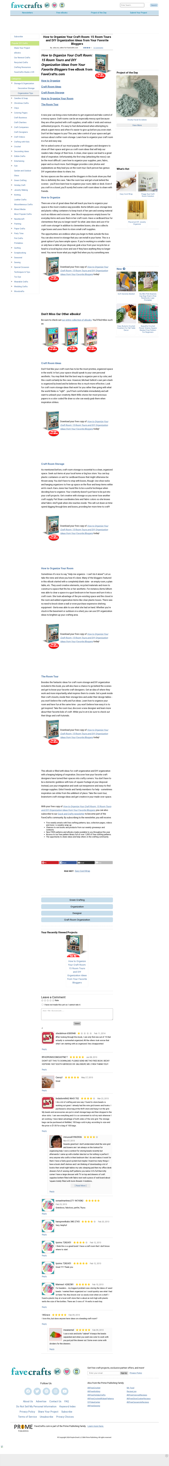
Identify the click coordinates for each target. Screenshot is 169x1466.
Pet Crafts (18, 238)
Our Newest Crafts (22, 57)
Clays (16, 108)
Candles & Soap (21, 98)
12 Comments (98, 48)
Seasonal (18, 257)
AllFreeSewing (93, 1406)
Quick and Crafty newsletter (71, 814)
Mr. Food (130, 1388)
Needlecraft (19, 219)
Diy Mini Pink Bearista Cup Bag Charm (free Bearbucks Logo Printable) (147, 297)
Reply (44, 1049)
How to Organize (50, 80)
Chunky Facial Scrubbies (137, 120)
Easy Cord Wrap (82, 871)
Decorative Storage (26, 88)
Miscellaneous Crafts (23, 204)
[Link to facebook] (28, 1391)
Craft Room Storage (52, 92)
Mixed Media (19, 209)
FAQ (66, 1401)
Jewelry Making (21, 190)
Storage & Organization (24, 83)
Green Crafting (20, 180)
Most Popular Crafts (23, 214)
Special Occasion (21, 267)
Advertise (41, 1401)
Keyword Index (67, 1406)
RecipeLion (131, 1391)
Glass (16, 175)
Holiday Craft (19, 185)
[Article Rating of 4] (87, 48)
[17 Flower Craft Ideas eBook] (89, 352)
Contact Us (55, 1401)
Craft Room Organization (77, 919)
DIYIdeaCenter (93, 1402)
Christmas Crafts (21, 103)
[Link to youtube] (64, 1391)
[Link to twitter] (37, 1391)
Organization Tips (25, 93)
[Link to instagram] (55, 1391)
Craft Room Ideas (51, 86)
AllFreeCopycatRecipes (137, 1395)
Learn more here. (96, 1426)
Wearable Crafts (21, 282)
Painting (17, 224)
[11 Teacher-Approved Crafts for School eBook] (50, 352)
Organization (77, 906)
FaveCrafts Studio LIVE (24, 72)
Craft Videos (19, 137)
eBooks (17, 53)
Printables (18, 243)
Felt (15, 166)
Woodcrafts (19, 291)
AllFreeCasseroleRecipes (138, 1402)
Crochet (17, 146)
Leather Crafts (20, 199)
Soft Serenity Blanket (126, 294)
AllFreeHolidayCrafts (96, 1395)
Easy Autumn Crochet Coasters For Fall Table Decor (126, 328)
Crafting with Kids (21, 142)
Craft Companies (21, 127)
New (119, 268)
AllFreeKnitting (93, 1391)
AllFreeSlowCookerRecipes (139, 1398)
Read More (80, 1185)
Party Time (19, 233)
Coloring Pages (20, 113)
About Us (28, 1401)
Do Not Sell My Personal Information (36, 1406)
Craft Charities (20, 122)
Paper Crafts (19, 228)
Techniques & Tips (22, 272)
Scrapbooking (20, 253)
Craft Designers (21, 132)
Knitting (17, 195)
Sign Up (124, 1373)
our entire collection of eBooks (77, 320)
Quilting (17, 248)
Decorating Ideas (21, 151)
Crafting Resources (22, 67)
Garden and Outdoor (22, 171)
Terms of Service (27, 1416)
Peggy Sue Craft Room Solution (148, 195)
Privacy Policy (27, 1411)
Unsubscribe (46, 1416)
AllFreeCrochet (93, 1388)
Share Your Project (22, 48)
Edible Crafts (19, 156)
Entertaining (19, 161)
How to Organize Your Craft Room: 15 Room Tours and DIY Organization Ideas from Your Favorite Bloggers (77, 972)
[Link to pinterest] (46, 1391)
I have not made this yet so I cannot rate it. (62, 1005)
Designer (77, 913)
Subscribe (18, 36)
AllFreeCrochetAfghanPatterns (100, 1398)
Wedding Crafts (21, 286)
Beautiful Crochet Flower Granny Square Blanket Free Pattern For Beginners (148, 329)
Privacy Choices (65, 1416)
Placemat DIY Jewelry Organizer (137, 223)
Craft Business (20, 117)
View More (137, 125)
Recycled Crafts (21, 62)
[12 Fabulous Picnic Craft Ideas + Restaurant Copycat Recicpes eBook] (69, 352)
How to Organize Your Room (57, 98)
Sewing (17, 262)
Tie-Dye (17, 277)
